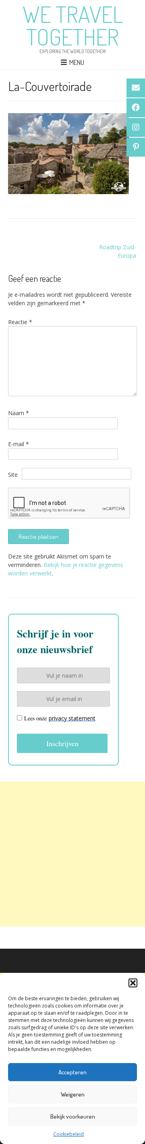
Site (13, 474)
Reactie (20, 322)
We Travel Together (73, 25)
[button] (133, 983)
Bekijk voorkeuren (72, 1116)
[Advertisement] (72, 854)
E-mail (18, 444)
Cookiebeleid (68, 1134)
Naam (18, 413)
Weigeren (73, 1094)
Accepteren (72, 1072)
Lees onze (59, 718)
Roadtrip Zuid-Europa (117, 251)
